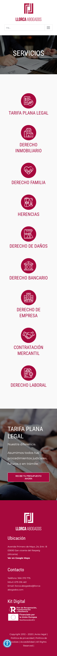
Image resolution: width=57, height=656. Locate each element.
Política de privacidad (22, 638)
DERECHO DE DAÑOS (29, 246)
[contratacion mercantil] (28, 329)
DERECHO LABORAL (29, 385)
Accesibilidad (27, 641)
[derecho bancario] (28, 260)
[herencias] (28, 196)
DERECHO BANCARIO (28, 278)
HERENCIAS (28, 214)
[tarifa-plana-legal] (28, 95)
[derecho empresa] (28, 291)
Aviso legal (40, 634)
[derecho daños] (28, 228)
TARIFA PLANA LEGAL (28, 113)
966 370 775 (23, 578)
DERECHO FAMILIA (28, 182)
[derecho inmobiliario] (28, 126)
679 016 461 (20, 582)
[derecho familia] (28, 164)
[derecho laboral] (28, 367)
